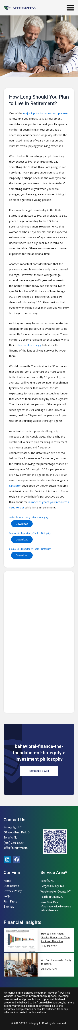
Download (21, 524)
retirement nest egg (28, 345)
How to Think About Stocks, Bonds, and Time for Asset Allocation (55, 937)
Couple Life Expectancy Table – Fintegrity (30, 548)
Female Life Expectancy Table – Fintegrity (30, 533)
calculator (15, 485)
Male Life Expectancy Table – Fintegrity (28, 517)
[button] (70, 8)
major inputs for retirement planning (45, 113)
